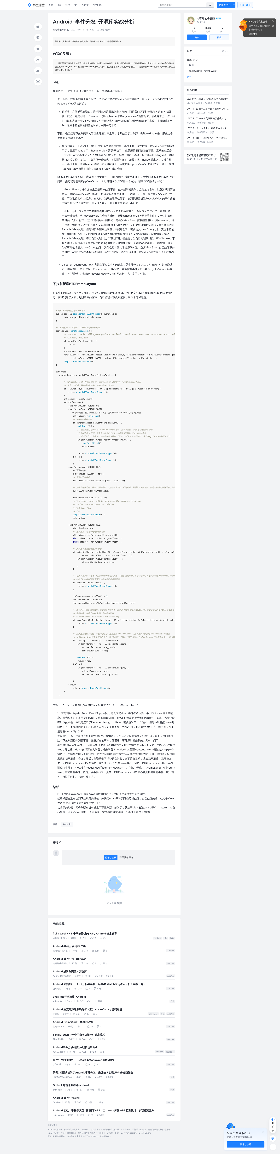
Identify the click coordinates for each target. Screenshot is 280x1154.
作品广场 (97, 4)
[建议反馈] (273, 1138)
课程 (67, 4)
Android (157, 938)
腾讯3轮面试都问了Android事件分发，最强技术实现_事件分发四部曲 (93, 1072)
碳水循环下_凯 (113, 1133)
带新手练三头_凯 (139, 1129)
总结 (189, 76)
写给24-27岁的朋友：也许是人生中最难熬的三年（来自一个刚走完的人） (80, 1136)
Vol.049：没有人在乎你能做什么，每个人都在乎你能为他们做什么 (76, 1133)
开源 (172, 1001)
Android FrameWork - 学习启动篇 (73, 1022)
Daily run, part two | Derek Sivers (136, 1133)
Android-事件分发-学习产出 (69, 946)
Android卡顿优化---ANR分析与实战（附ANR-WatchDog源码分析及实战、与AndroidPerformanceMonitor (98, 984)
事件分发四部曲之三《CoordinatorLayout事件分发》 (84, 1059)
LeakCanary (154, 1014)
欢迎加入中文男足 (72, 1129)
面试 (162, 1014)
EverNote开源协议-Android (69, 996)
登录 (245, 4)
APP (76, 4)
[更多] (273, 1147)
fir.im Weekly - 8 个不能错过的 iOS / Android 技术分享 (85, 933)
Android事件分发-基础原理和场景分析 (75, 1047)
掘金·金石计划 (170, 1051)
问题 (191, 65)
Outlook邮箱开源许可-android (71, 1085)
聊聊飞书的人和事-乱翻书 (159, 1129)
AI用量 (85, 4)
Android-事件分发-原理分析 (69, 958)
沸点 (59, 4)
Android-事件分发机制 (66, 1097)
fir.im (172, 938)
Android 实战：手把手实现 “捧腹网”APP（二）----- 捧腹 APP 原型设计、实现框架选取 (103, 1110)
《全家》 (85, 1129)
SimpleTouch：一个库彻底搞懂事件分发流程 (79, 1034)
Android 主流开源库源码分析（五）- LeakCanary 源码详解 (87, 1009)
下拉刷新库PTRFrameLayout (201, 71)
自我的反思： (193, 60)
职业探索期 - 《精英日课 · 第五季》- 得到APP (110, 1129)
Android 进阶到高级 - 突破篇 (70, 971)
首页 (50, 4)
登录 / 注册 (110, 857)
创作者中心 (224, 4)
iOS (165, 938)
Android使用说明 (55, 1129)
